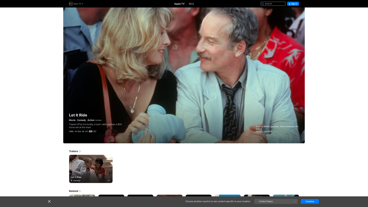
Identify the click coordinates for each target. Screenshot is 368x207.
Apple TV (179, 3)
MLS (191, 3)
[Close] (49, 201)
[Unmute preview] (297, 13)
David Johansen (287, 126)
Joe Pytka (268, 131)
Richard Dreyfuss (271, 126)
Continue (310, 201)
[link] (75, 151)
